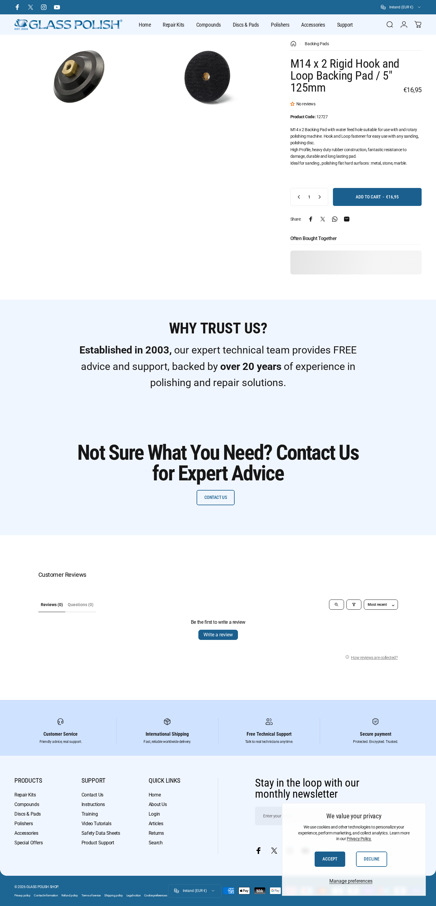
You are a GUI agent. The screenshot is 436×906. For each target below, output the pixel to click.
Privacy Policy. (359, 838)
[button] (293, 103)
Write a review (218, 635)
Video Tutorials (96, 823)
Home (155, 795)
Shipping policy (113, 895)
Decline (371, 859)
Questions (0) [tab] (80, 604)
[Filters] (353, 605)
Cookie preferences (155, 895)
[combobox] (401, 7)
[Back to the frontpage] (293, 44)
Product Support (98, 843)
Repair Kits (25, 795)
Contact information (46, 895)
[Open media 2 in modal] (207, 76)
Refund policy (69, 895)
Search (155, 843)
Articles (156, 823)
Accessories (26, 833)
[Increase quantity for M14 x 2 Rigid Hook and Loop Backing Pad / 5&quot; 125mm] (321, 197)
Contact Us (92, 795)
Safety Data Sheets (101, 833)
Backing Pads (317, 43)
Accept (329, 859)
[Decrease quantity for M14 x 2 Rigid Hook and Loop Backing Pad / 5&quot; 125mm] (297, 197)
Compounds (26, 804)
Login (154, 814)
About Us (158, 804)
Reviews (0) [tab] (52, 604)
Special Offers (28, 843)
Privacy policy (22, 895)
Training (90, 814)
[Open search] (336, 605)
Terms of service (91, 895)
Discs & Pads (27, 814)
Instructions (93, 804)
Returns (156, 833)
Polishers (23, 823)
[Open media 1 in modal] (76, 76)
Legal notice (133, 895)
